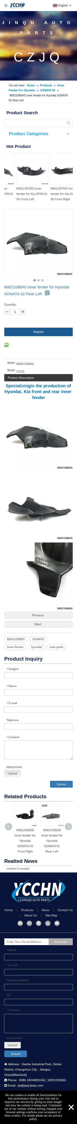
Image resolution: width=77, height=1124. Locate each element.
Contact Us (65, 910)
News (45, 910)
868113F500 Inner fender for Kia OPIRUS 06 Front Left (20, 194)
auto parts (56, 647)
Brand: (11, 370)
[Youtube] (57, 923)
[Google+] (29, 923)
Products (27, 910)
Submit (61, 784)
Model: (11, 362)
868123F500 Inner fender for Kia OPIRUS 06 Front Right (55, 194)
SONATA (38, 639)
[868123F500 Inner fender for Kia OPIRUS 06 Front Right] (55, 169)
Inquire (38, 332)
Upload (12, 773)
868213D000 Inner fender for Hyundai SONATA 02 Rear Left (51, 840)
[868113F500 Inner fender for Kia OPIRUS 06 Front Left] (21, 169)
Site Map (51, 915)
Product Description (21, 377)
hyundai (36, 647)
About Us (30, 915)
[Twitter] (47, 923)
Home (8, 910)
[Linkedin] (38, 923)
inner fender (15, 647)
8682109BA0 (16, 639)
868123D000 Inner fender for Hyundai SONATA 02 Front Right (25, 840)
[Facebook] (20, 923)
